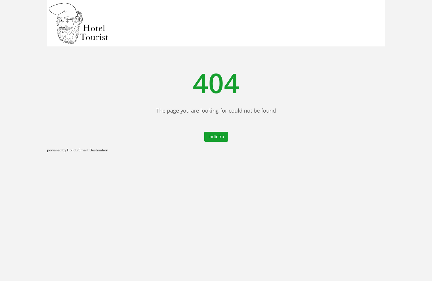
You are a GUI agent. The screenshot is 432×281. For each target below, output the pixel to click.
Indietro (216, 136)
